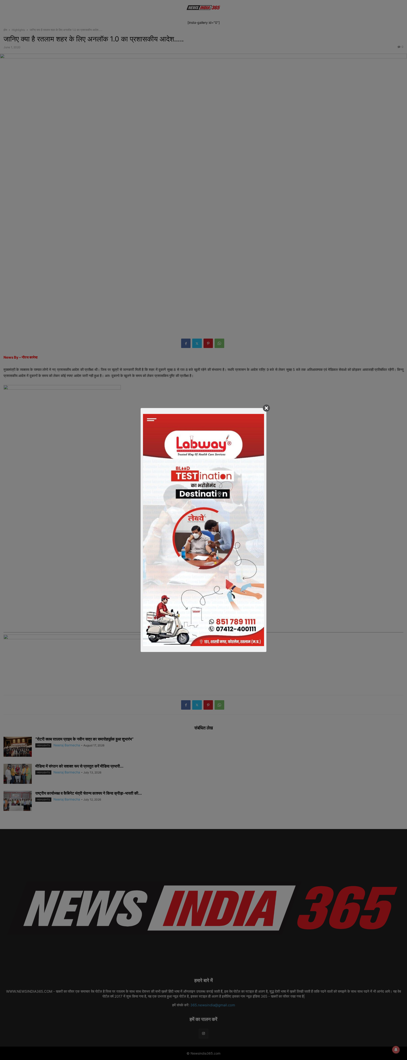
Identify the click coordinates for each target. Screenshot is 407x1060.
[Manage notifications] (396, 1049)
